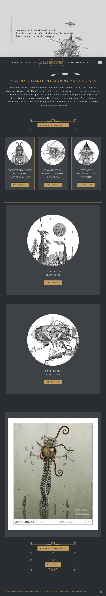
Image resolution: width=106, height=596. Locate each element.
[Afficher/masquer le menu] (100, 62)
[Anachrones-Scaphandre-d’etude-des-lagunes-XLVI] (19, 141)
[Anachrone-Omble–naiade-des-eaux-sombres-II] (53, 141)
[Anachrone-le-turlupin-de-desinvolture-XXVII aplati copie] (86, 141)
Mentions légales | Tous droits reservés (71, 592)
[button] (10, 474)
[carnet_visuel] (53, 215)
